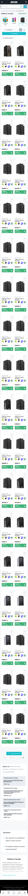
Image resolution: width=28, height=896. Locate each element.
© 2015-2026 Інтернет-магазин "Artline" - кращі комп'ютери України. (14, 888)
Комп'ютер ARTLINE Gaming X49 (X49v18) (13, 814)
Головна (3, 10)
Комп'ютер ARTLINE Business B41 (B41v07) (13, 781)
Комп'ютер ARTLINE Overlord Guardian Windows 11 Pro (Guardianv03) (13, 792)
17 (20, 757)
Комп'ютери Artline (10, 10)
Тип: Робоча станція (21, 10)
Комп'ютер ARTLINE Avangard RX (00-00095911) (13, 802)
